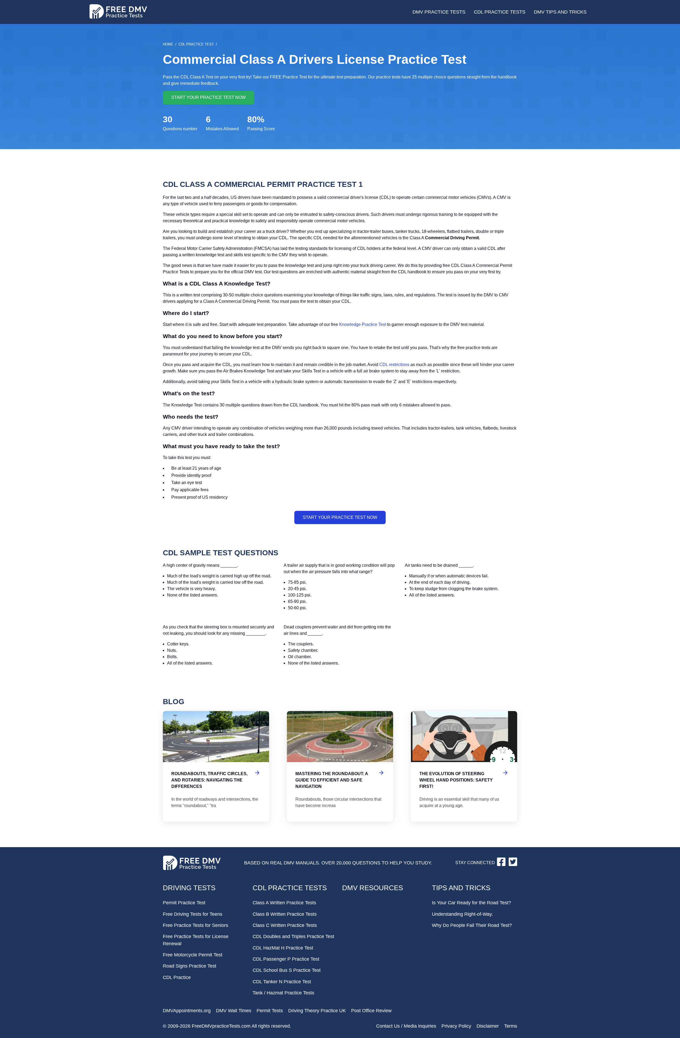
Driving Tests (189, 888)
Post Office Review (371, 1010)
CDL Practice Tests (499, 12)
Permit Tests (270, 1010)
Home (168, 44)
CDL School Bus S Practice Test (287, 970)
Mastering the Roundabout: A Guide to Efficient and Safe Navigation (340, 766)
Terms (510, 1026)
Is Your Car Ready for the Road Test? (471, 902)
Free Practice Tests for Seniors (195, 925)
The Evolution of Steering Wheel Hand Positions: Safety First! (464, 766)
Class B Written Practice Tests (285, 914)
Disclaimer (488, 1026)
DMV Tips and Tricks (560, 12)
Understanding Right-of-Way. (462, 914)
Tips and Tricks (461, 888)
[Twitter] (513, 864)
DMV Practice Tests (439, 12)
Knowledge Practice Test (362, 324)
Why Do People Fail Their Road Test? (472, 925)
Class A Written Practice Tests (284, 902)
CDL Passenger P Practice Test (286, 959)
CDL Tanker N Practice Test (282, 981)
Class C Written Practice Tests (285, 925)
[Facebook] (502, 864)
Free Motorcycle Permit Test (192, 954)
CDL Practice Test (196, 44)
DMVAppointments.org (187, 1010)
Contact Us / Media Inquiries (406, 1026)
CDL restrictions (394, 364)
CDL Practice (177, 977)
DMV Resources (372, 888)
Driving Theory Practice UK (317, 1010)
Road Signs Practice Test (189, 966)
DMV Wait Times (233, 1010)
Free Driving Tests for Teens (192, 914)
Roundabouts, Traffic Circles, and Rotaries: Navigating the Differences (216, 766)
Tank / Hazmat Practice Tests (283, 992)
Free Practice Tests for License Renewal (195, 940)
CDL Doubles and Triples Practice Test (293, 936)
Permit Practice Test (184, 902)
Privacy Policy (456, 1026)
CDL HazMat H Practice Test (283, 948)
